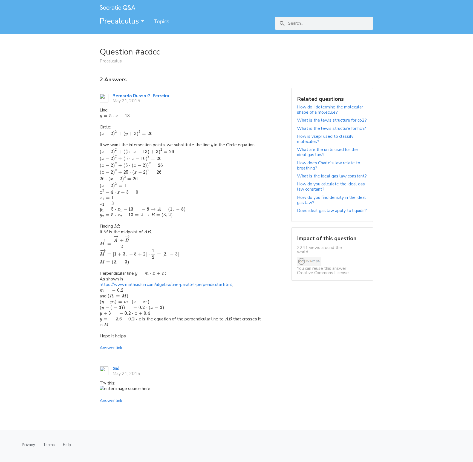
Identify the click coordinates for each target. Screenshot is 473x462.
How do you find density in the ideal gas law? (331, 200)
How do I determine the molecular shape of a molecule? (330, 109)
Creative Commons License (323, 273)
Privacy (28, 445)
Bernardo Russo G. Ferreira (141, 96)
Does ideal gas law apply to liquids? (332, 211)
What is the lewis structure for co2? (332, 120)
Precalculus (120, 21)
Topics (161, 21)
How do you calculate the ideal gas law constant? (331, 186)
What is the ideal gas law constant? (332, 176)
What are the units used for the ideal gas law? (327, 152)
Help (67, 445)
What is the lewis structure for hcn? (331, 128)
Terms (49, 445)
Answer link (111, 348)
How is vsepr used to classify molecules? (325, 139)
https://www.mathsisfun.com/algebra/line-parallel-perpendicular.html (166, 285)
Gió (116, 369)
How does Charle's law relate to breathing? (328, 165)
